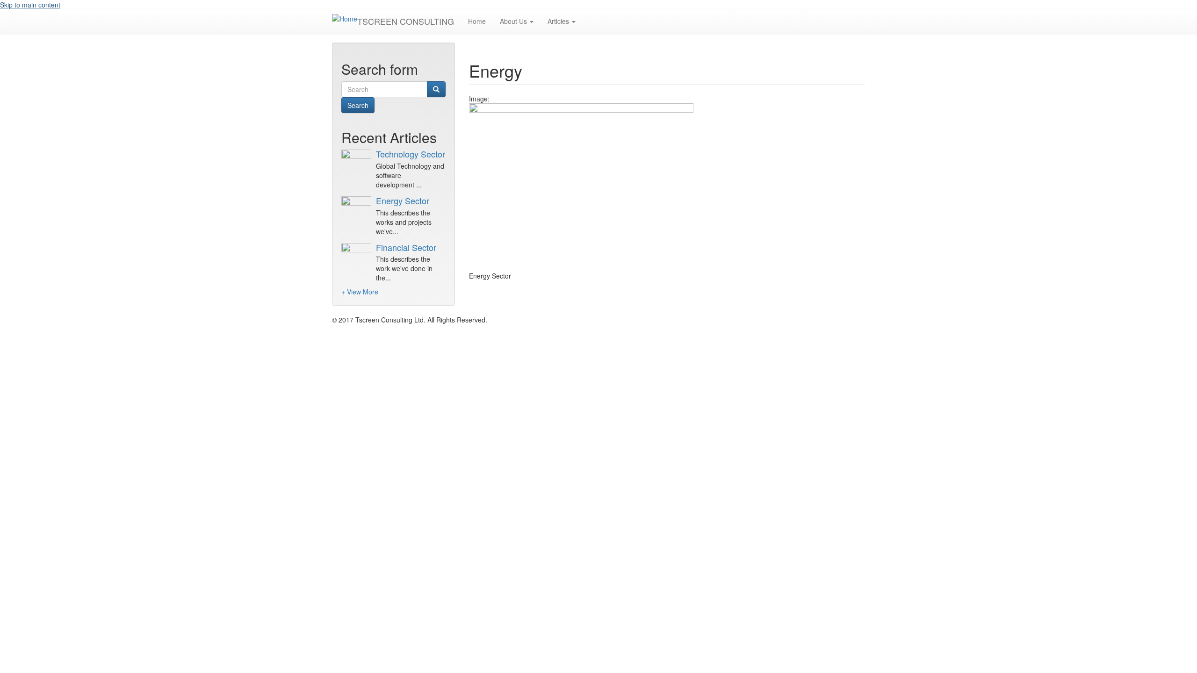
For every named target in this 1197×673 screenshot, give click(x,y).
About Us (514, 21)
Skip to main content (30, 4)
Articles (559, 21)
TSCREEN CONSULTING (405, 21)
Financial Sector (406, 247)
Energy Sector (402, 200)
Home (477, 21)
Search (357, 105)
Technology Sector (410, 154)
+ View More (359, 291)
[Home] (344, 18)
